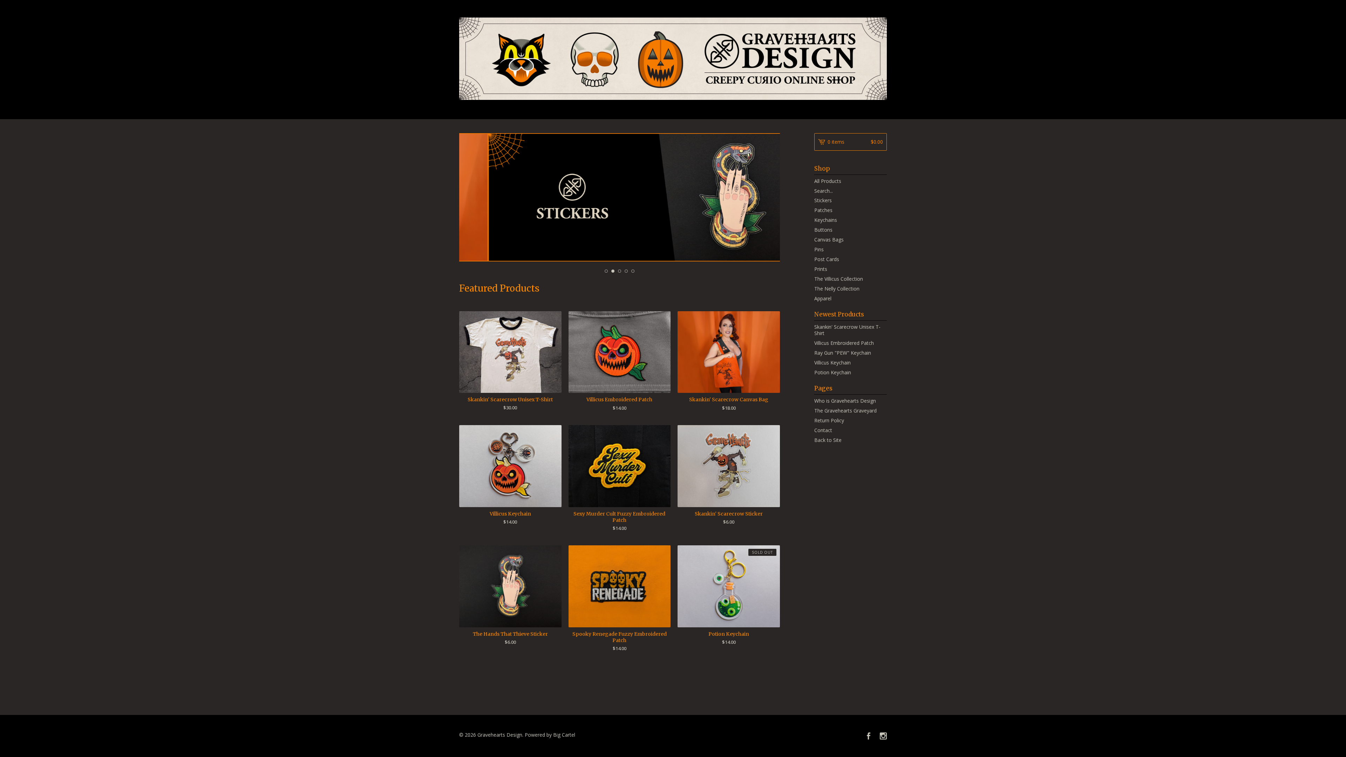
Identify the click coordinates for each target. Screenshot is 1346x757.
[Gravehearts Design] (673, 59)
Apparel (822, 298)
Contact (823, 430)
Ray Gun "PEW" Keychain (842, 352)
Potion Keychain (832, 372)
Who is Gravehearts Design (845, 400)
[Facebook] (868, 736)
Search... (823, 191)
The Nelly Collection (836, 288)
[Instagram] (883, 736)
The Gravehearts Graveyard (845, 410)
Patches (823, 210)
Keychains (825, 220)
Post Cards (826, 259)
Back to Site (828, 440)
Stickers (823, 200)
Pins (819, 249)
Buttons (823, 229)
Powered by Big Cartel (550, 734)
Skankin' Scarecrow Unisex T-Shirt (847, 329)
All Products (827, 181)
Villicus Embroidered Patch (844, 343)
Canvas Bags (829, 239)
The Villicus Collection (838, 278)
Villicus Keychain (832, 362)
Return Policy (829, 420)
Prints (820, 269)
